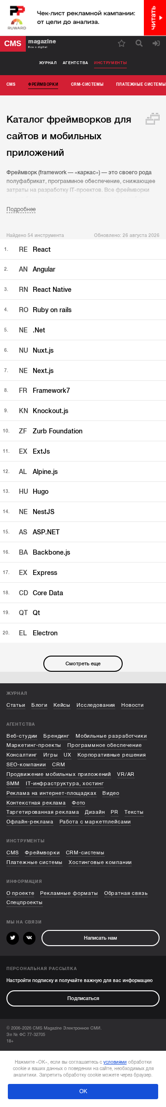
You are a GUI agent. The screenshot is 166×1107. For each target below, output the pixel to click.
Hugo (33, 491)
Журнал (48, 63)
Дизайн (95, 812)
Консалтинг (22, 755)
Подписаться (83, 998)
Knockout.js (43, 411)
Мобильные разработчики (111, 736)
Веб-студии (22, 736)
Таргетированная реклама (42, 812)
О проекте (20, 893)
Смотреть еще (83, 664)
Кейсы (62, 705)
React (35, 249)
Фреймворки (42, 853)
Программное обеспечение (104, 745)
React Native (45, 289)
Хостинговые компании (100, 862)
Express (38, 572)
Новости (132, 705)
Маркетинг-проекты (34, 745)
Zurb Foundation (51, 431)
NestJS (36, 512)
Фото (78, 803)
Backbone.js (44, 552)
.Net (32, 330)
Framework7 (44, 390)
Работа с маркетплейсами (95, 822)
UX (67, 755)
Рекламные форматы (69, 893)
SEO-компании (26, 765)
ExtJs (34, 451)
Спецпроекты (24, 903)
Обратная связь (126, 893)
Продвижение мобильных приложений (58, 774)
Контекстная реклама (36, 803)
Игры (50, 755)
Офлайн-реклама (29, 822)
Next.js (36, 370)
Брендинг (56, 736)
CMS (12, 853)
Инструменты (110, 63)
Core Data (41, 593)
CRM (58, 765)
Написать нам (100, 938)
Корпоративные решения (111, 755)
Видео (110, 793)
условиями (115, 1062)
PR (115, 812)
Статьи (15, 705)
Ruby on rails (45, 310)
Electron (38, 633)
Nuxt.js (36, 350)
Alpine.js (38, 471)
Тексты (134, 812)
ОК (83, 1091)
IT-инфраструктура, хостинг (65, 784)
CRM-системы (85, 853)
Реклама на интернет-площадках (51, 793)
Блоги (39, 705)
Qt (29, 613)
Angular (37, 269)
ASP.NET (39, 532)
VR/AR (126, 774)
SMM (13, 784)
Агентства (76, 63)
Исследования (96, 705)
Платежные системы (34, 862)
